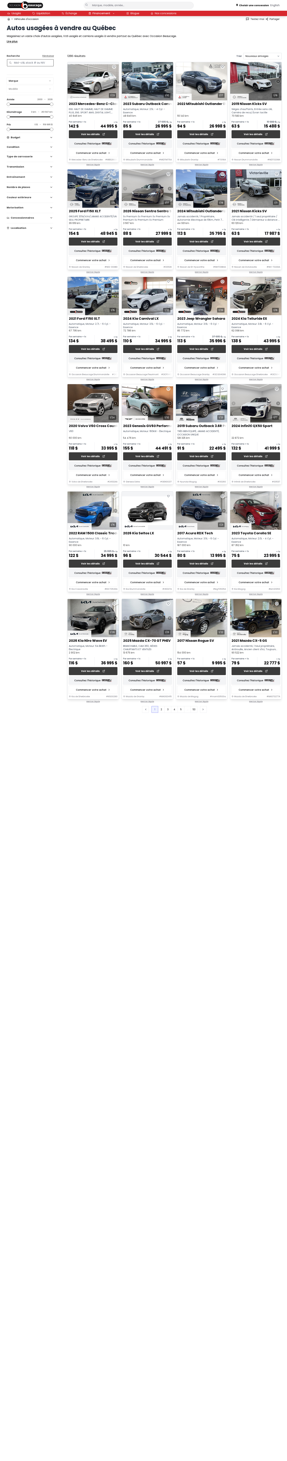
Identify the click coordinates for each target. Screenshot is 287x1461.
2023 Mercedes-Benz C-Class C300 (99, 104)
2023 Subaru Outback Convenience (153, 104)
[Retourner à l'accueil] (8, 19)
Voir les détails (90, 134)
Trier (239, 56)
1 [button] (154, 709)
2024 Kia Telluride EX (249, 319)
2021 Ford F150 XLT (84, 319)
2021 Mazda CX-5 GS (249, 641)
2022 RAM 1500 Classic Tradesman (99, 533)
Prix (9, 124)
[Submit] (86, 5)
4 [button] (174, 709)
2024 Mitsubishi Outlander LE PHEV (206, 211)
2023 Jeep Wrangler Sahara (201, 319)
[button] (203, 709)
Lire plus (12, 41)
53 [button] (194, 709)
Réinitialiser (48, 56)
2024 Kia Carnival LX (141, 319)
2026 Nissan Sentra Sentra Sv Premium (156, 211)
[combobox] (30, 81)
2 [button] (161, 709)
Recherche (13, 56)
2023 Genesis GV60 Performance (151, 426)
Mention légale (93, 165)
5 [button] (181, 709)
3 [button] (168, 709)
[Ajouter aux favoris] (114, 67)
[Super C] (25, 5)
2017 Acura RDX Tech (195, 533)
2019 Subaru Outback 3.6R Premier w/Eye (212, 426)
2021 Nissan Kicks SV (249, 211)
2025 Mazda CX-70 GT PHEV (147, 641)
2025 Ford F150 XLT (85, 211)
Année (10, 99)
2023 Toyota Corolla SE (251, 533)
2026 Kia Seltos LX (138, 533)
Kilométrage (14, 112)
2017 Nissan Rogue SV (195, 641)
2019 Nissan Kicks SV (249, 104)
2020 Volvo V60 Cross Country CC (98, 426)
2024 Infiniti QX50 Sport (252, 426)
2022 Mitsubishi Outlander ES (202, 104)
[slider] (8, 104)
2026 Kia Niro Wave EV (88, 641)
